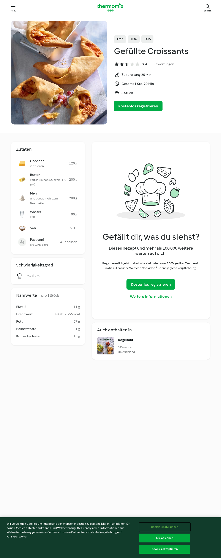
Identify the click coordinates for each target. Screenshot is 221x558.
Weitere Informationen (151, 296)
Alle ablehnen (165, 538)
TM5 (147, 39)
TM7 (120, 39)
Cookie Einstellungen (164, 527)
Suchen (208, 10)
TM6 (133, 39)
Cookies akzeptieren (165, 549)
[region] (110, 537)
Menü (13, 10)
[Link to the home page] (110, 7)
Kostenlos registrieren (138, 106)
